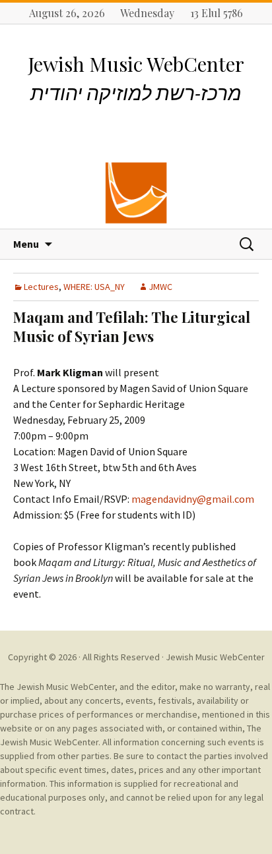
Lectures (41, 287)
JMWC (160, 287)
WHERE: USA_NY (94, 287)
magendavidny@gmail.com (192, 498)
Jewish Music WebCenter (215, 657)
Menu (26, 243)
